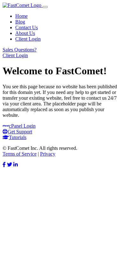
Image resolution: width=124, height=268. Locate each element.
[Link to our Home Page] (23, 5)
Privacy (47, 154)
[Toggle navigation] (45, 7)
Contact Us (26, 27)
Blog (20, 21)
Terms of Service (20, 154)
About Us (25, 33)
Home (21, 16)
